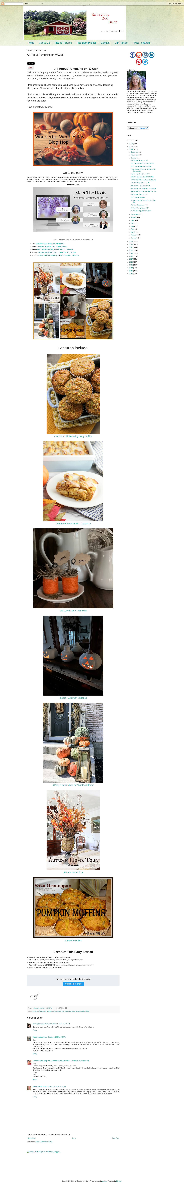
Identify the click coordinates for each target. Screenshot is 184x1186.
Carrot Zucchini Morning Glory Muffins (73, 436)
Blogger (119, 1181)
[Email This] (57, 1008)
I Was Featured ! (142, 42)
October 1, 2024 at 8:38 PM (57, 1037)
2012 (131, 274)
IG (54, 244)
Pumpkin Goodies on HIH (139, 205)
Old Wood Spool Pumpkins (73, 610)
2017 (131, 259)
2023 (131, 241)
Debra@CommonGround (42, 1024)
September (135, 214)
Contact (105, 42)
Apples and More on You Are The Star (143, 191)
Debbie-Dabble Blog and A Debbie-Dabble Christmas (51, 1061)
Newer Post (31, 1138)
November (135, 155)
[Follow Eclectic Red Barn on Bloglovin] (138, 129)
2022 (131, 244)
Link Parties (121, 42)
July (132, 220)
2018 (131, 256)
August (133, 217)
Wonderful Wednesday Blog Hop (79, 1011)
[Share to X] (63, 1008)
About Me (44, 42)
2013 (131, 271)
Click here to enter (73, 983)
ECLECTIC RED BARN (44, 244)
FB (53, 246)
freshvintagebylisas (40, 1037)
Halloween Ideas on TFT (139, 194)
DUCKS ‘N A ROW (43, 249)
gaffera (104, 1181)
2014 (131, 268)
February (134, 235)
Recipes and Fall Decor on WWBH (142, 177)
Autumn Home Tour (73, 872)
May (132, 226)
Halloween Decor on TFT (139, 160)
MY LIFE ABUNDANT (45, 252)
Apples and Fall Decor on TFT (141, 186)
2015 (131, 265)
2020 (131, 250)
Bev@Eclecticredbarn (54, 1011)
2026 (131, 144)
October (134, 158)
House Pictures (63, 42)
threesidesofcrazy (39, 1086)
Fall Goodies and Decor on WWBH (142, 163)
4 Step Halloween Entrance (73, 698)
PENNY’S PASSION (44, 246)
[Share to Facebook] (66, 1008)
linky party (65, 1011)
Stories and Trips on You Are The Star (143, 180)
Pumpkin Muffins (73, 940)
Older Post (115, 1138)
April (133, 229)
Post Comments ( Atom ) (44, 1142)
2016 (131, 262)
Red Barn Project (86, 42)
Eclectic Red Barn (40, 1008)
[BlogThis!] (60, 1008)
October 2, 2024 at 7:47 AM (80, 1061)
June (133, 223)
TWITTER (69, 249)
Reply (35, 1030)
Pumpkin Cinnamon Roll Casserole (73, 523)
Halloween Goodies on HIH (140, 183)
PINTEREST (60, 244)
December (135, 152)
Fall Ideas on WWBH (138, 197)
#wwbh (35, 1011)
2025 (131, 146)
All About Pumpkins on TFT (140, 208)
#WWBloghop (42, 1011)
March (133, 232)
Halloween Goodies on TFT (140, 174)
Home (31, 42)
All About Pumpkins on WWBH (141, 211)
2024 (131, 149)
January (134, 238)
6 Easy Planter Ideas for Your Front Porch (73, 785)
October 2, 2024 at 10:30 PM (56, 1086)
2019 (131, 253)
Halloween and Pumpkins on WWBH (143, 188)
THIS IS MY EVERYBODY (47, 255)
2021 (131, 247)
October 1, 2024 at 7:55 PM (60, 1024)
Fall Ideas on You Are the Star (141, 166)
